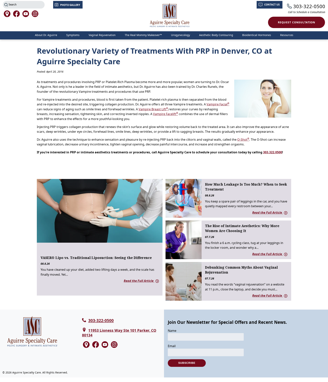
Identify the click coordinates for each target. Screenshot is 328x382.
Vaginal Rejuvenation (102, 35)
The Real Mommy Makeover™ (143, 35)
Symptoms (73, 35)
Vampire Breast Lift (154, 109)
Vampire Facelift (165, 114)
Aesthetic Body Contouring (216, 35)
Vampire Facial (218, 104)
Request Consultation (296, 22)
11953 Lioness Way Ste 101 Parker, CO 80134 (119, 333)
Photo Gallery (70, 5)
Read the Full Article (139, 281)
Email (172, 346)
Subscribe (186, 362)
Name (172, 331)
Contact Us (272, 4)
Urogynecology (180, 35)
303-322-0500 (309, 6)
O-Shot (243, 139)
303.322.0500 (272, 152)
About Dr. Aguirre (46, 35)
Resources (286, 35)
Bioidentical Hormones (256, 35)
